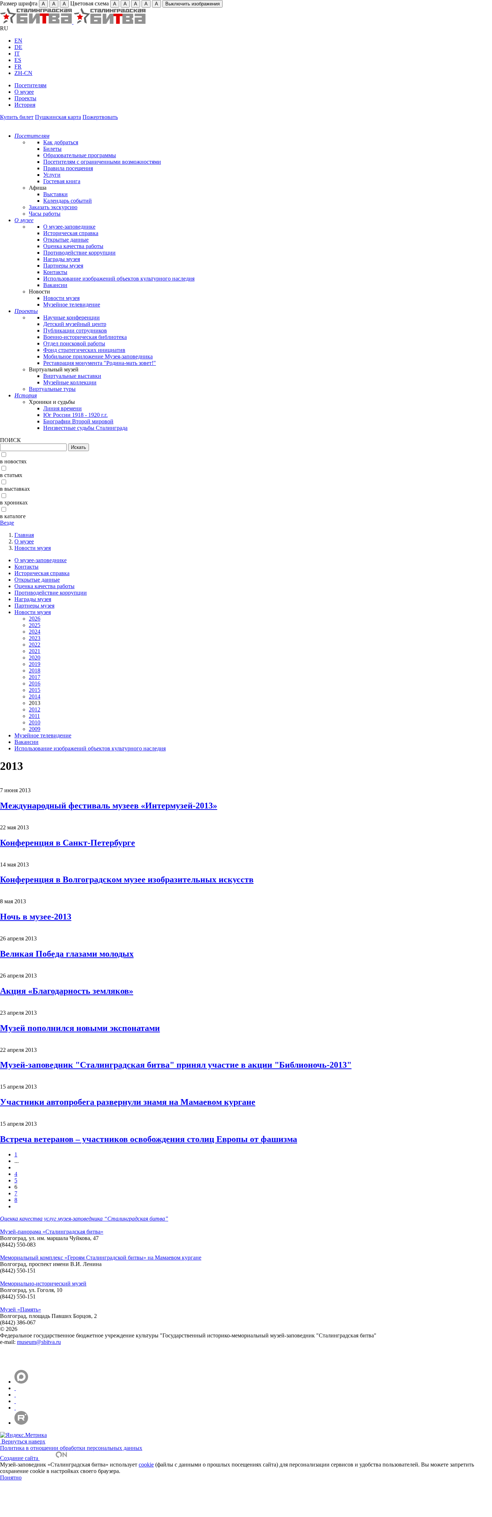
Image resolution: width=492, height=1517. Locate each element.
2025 (34, 625)
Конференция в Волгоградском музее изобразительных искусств (127, 879)
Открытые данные (66, 240)
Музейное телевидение (71, 304)
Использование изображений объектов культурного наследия (118, 278)
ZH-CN (23, 73)
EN (18, 41)
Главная (24, 535)
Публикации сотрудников (75, 330)
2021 (34, 651)
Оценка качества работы (73, 246)
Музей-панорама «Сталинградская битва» (51, 1232)
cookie (146, 1464)
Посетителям (30, 85)
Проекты (25, 98)
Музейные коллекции (70, 382)
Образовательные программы (79, 155)
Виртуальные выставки (72, 376)
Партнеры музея (63, 266)
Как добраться (60, 142)
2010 (34, 722)
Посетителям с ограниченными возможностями (102, 162)
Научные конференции (71, 317)
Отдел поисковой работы (74, 343)
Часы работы (45, 214)
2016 (34, 683)
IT (17, 53)
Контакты (55, 272)
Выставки (55, 194)
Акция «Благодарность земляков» (66, 991)
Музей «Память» (20, 1309)
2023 (34, 638)
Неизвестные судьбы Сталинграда (85, 428)
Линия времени (62, 408)
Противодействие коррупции (79, 253)
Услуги (52, 175)
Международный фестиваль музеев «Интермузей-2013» (108, 805)
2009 (34, 729)
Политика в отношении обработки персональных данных (71, 1448)
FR (18, 66)
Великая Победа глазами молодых (67, 953)
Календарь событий (67, 201)
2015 (34, 690)
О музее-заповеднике (69, 227)
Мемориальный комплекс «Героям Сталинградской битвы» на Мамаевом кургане (100, 1257)
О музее (24, 92)
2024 (34, 632)
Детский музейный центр (74, 324)
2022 (34, 644)
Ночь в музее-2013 (35, 916)
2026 (34, 619)
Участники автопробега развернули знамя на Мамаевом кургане (127, 1102)
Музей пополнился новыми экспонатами (80, 1028)
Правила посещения (68, 168)
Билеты (52, 149)
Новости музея (61, 298)
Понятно (11, 1477)
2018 (34, 670)
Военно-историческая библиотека (85, 337)
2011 (34, 716)
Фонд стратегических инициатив (84, 350)
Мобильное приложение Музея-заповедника (98, 356)
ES (17, 60)
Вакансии (55, 285)
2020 (34, 657)
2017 (34, 677)
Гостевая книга (61, 181)
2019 (34, 664)
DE (18, 47)
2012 (34, 709)
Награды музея (61, 259)
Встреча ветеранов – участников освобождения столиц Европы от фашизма (148, 1139)
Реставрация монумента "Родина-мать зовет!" (99, 363)
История (24, 105)
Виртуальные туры (52, 389)
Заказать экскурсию (53, 207)
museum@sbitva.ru (39, 1342)
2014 (34, 696)
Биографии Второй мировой (78, 421)
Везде (7, 523)
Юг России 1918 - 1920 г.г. (75, 415)
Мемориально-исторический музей (43, 1283)
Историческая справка (70, 233)
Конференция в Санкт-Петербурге (67, 842)
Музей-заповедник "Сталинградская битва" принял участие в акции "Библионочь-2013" (176, 1065)
